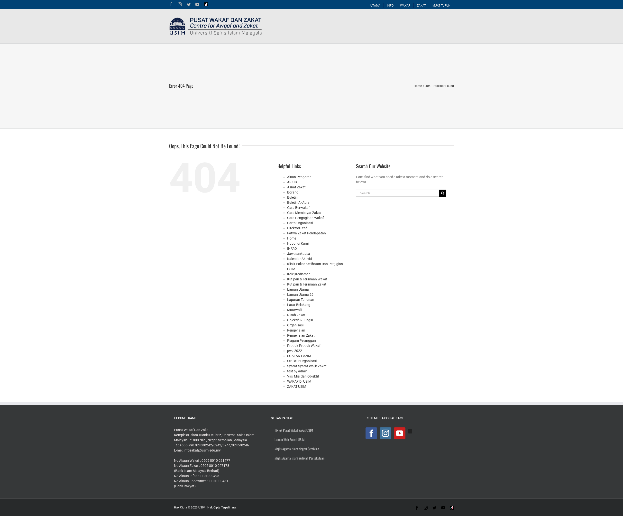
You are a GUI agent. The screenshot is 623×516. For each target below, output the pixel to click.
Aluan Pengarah (299, 177)
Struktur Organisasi (302, 361)
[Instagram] (385, 433)
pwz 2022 (294, 351)
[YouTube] (399, 433)
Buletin (292, 197)
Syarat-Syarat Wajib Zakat (307, 366)
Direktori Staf (297, 228)
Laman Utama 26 (300, 294)
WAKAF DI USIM (299, 381)
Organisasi (295, 325)
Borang (292, 192)
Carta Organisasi (300, 223)
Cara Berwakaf (298, 208)
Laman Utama (298, 289)
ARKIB (292, 182)
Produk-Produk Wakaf (304, 346)
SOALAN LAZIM (299, 356)
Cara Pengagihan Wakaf (305, 218)
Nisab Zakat (296, 315)
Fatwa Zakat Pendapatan (306, 233)
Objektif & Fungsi (300, 320)
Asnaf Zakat (296, 187)
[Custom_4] (410, 431)
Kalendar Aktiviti (299, 259)
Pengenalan (296, 330)
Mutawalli (294, 310)
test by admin (297, 371)
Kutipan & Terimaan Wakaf (307, 279)
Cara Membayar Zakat (304, 213)
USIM (201, 507)
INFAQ (292, 248)
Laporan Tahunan (300, 300)
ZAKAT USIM (296, 386)
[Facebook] (371, 433)
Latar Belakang (298, 305)
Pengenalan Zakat (301, 335)
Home (291, 238)
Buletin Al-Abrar (299, 202)
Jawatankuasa (298, 254)
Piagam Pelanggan (301, 340)
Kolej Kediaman (299, 274)
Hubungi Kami (298, 243)
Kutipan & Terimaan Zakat (306, 284)
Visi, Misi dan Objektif (303, 376)
